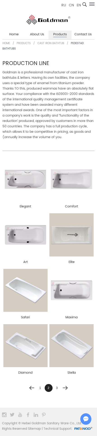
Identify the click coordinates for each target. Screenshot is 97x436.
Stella (71, 373)
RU (63, 5)
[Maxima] (71, 290)
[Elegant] (25, 179)
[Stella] (71, 345)
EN (79, 5)
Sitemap (34, 428)
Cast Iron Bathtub (50, 43)
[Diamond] (25, 345)
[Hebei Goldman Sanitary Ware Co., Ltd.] (48, 19)
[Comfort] (71, 179)
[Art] (25, 234)
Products (60, 34)
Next (65, 388)
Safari (25, 317)
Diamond (25, 373)
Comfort (71, 206)
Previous (32, 388)
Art (25, 262)
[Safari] (25, 290)
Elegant (25, 206)
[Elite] (71, 234)
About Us (37, 34)
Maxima (71, 317)
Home (14, 34)
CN (71, 5)
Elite (72, 262)
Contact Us (83, 34)
